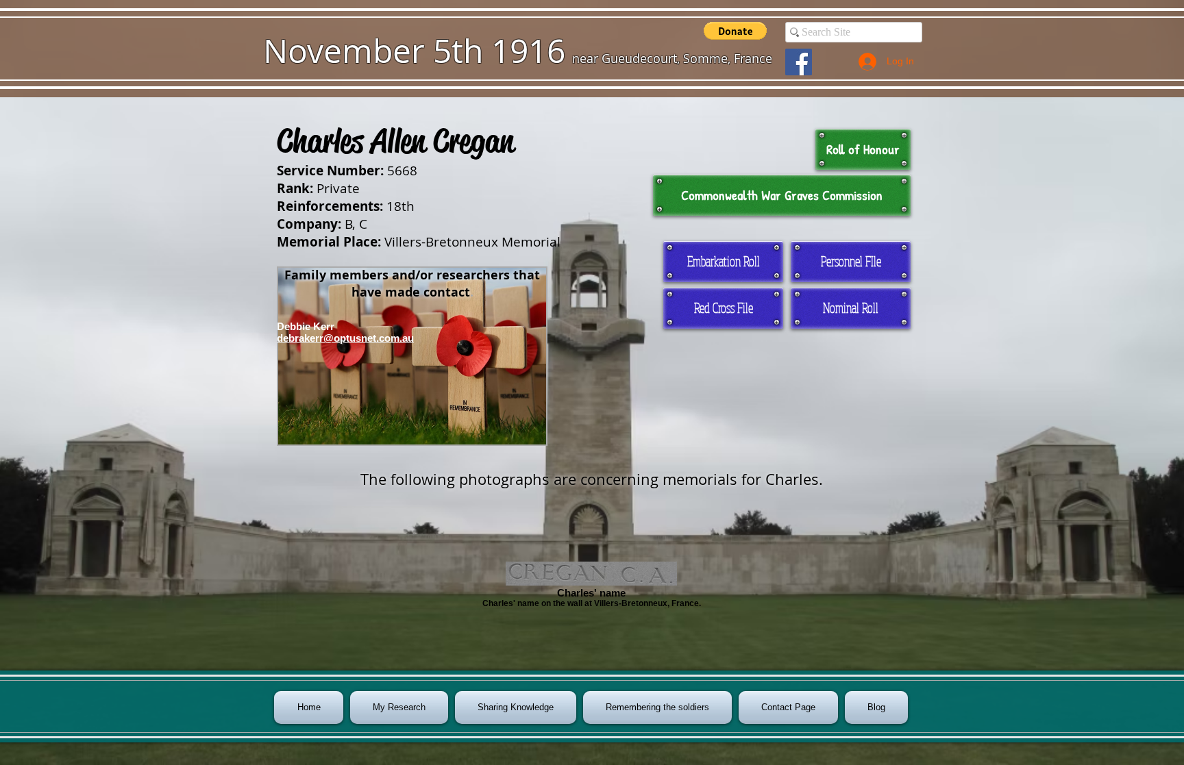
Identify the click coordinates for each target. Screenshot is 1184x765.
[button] (735, 31)
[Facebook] (798, 62)
